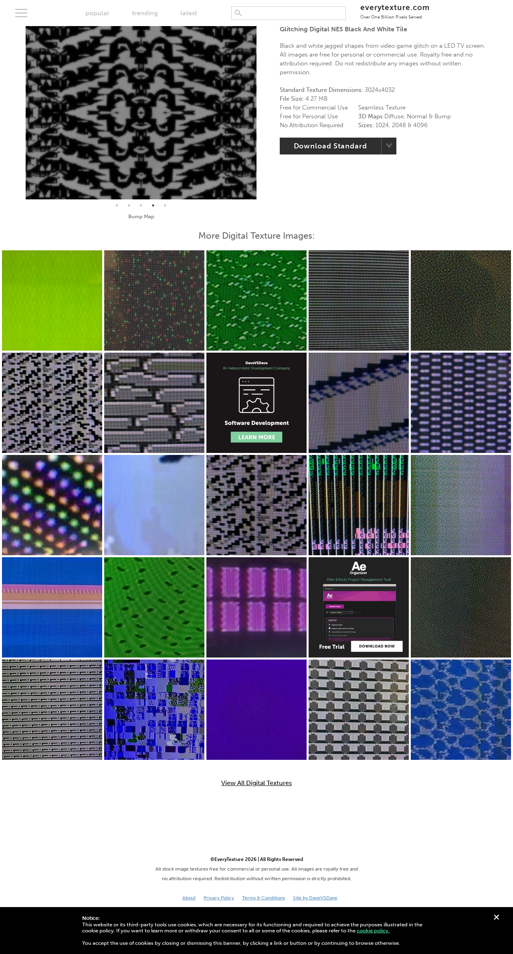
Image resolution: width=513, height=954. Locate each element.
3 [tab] (141, 205)
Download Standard (330, 146)
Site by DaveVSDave (315, 898)
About (189, 898)
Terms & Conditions (263, 898)
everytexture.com (395, 11)
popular (97, 13)
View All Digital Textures (256, 783)
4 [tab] (153, 205)
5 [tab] (165, 205)
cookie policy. (373, 931)
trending (145, 13)
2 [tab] (129, 205)
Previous (20, 113)
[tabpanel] (141, 112)
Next (263, 113)
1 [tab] (117, 205)
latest (188, 13)
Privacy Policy (219, 898)
